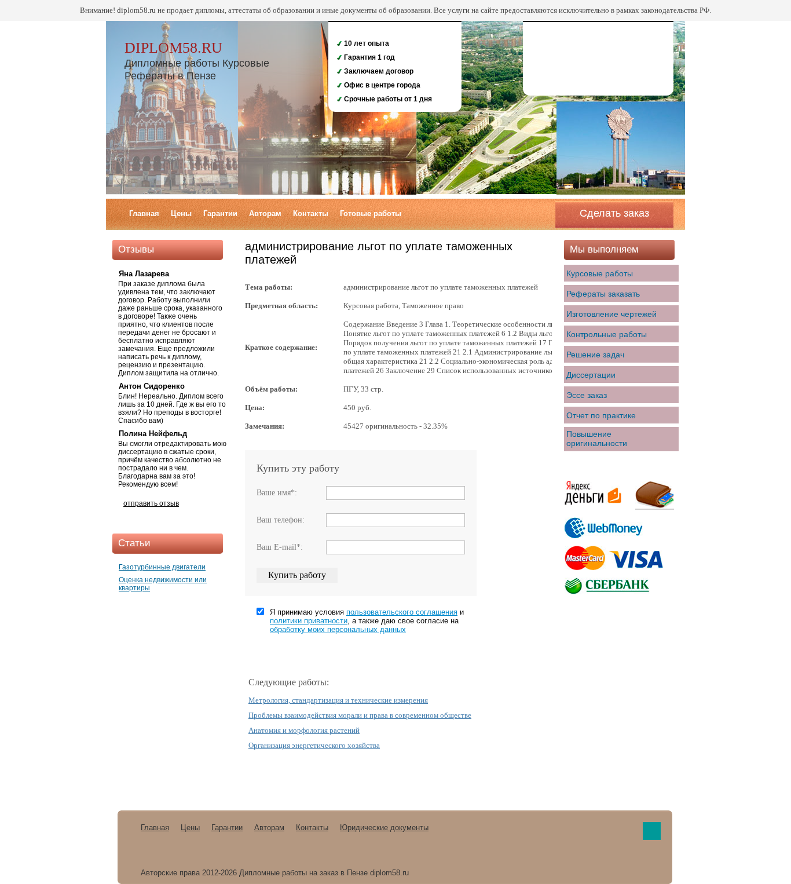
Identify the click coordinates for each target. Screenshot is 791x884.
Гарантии (220, 213)
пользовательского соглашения (401, 612)
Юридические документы (384, 827)
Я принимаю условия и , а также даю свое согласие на (367, 621)
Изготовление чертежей (611, 314)
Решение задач (595, 354)
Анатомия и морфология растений (304, 730)
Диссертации (591, 374)
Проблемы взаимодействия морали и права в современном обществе (359, 715)
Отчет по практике (601, 415)
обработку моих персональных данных (338, 629)
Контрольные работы (606, 334)
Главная (144, 213)
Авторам (265, 213)
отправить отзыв (151, 503)
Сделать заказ (614, 213)
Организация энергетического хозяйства (314, 745)
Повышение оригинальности (596, 438)
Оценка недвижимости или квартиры (163, 584)
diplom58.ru (173, 47)
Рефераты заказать (603, 293)
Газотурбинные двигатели (162, 567)
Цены (181, 213)
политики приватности (308, 620)
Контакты (310, 213)
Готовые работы (370, 213)
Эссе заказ (586, 395)
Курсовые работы (599, 273)
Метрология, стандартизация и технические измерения (338, 700)
